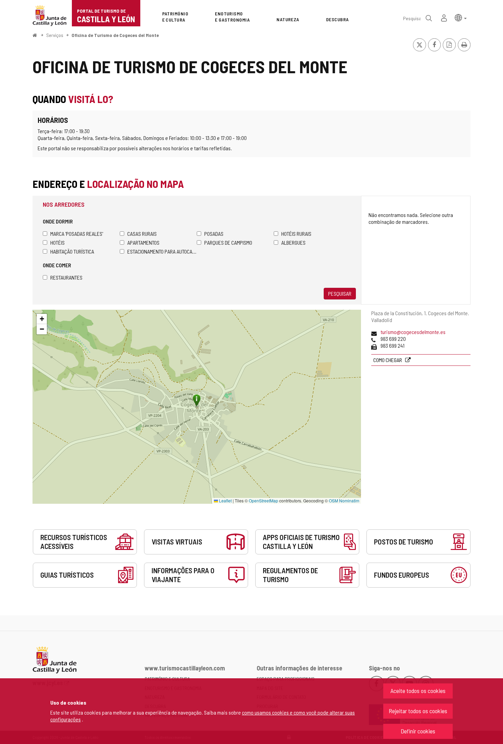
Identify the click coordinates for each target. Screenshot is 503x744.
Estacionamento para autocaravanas (162, 251)
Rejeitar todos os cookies (418, 711)
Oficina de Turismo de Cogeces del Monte (115, 35)
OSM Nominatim (344, 500)
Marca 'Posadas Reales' (76, 233)
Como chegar (388, 360)
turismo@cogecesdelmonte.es (413, 332)
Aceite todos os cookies (418, 690)
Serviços (54, 35)
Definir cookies (418, 731)
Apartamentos (143, 242)
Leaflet (225, 500)
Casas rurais (142, 233)
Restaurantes (66, 277)
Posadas (213, 233)
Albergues (293, 242)
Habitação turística (72, 251)
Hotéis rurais (296, 233)
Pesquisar (339, 293)
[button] (461, 17)
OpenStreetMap (263, 500)
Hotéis (57, 242)
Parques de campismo (228, 242)
